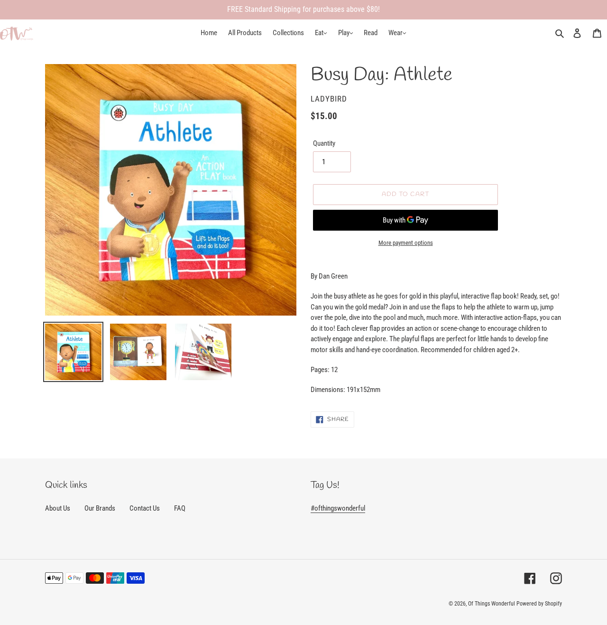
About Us (57, 508)
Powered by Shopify (539, 603)
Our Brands (99, 508)
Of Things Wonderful (491, 603)
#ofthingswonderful (338, 508)
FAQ (179, 508)
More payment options (405, 242)
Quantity (324, 143)
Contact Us (144, 508)
